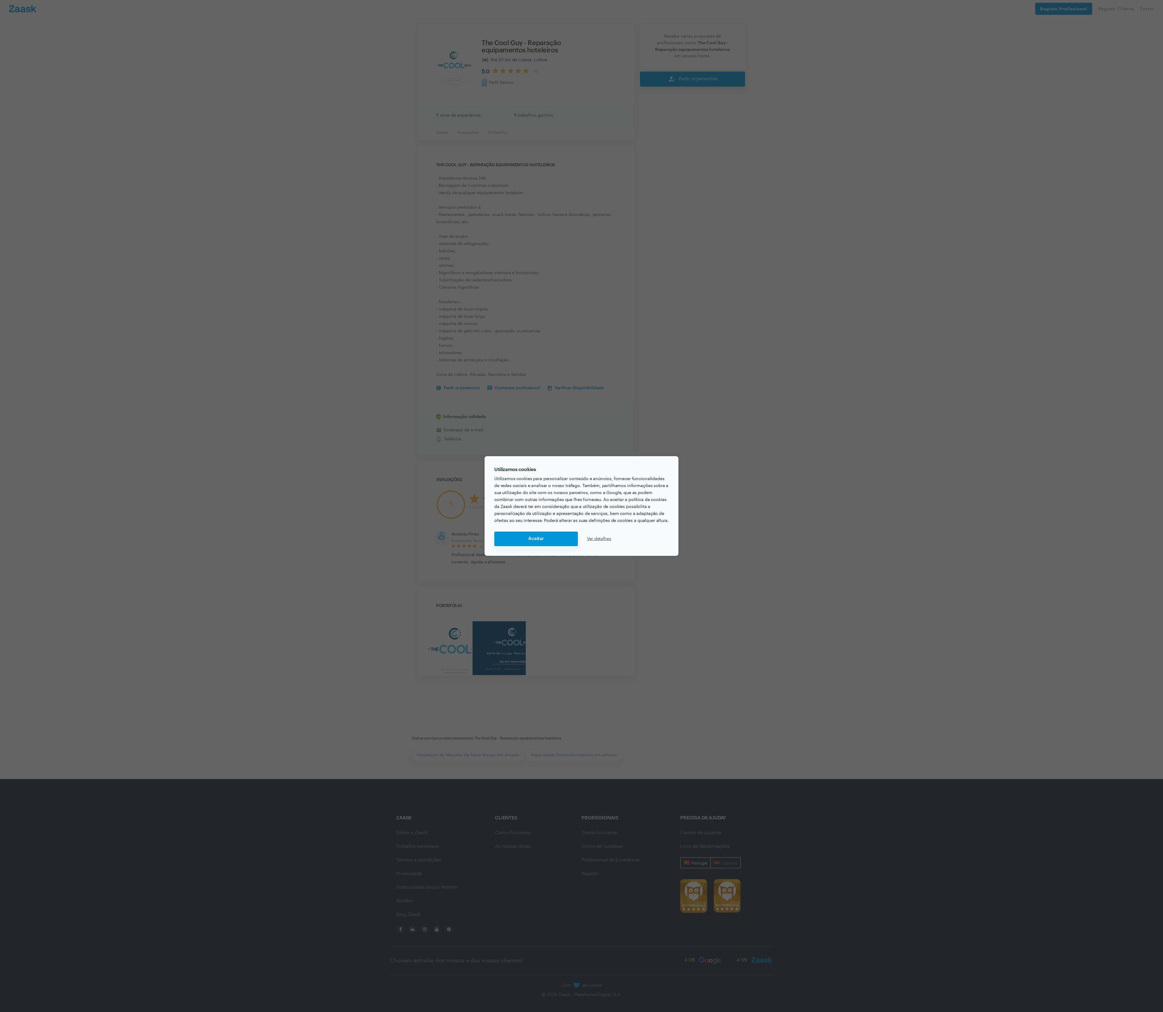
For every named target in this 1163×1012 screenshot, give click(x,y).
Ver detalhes (599, 539)
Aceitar (536, 538)
